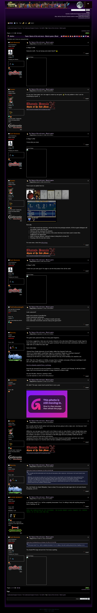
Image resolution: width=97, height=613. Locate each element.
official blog (44, 242)
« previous (84, 30)
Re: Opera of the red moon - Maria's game (41, 42)
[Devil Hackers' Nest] (9, 117)
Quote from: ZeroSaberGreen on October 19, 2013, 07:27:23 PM (41, 542)
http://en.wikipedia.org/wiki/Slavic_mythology (38, 365)
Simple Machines (55, 609)
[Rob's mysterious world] (9, 322)
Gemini (12, 89)
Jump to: (78, 598)
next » (88, 30)
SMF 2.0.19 (42, 609)
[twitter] (9, 520)
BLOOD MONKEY (16, 497)
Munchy (13, 332)
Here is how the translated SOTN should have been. (38, 109)
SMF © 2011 (48, 609)
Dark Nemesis (15, 42)
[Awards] (9, 68)
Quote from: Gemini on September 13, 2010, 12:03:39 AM (40, 470)
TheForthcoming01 (17, 307)
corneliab (13, 380)
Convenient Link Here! (84, 15)
